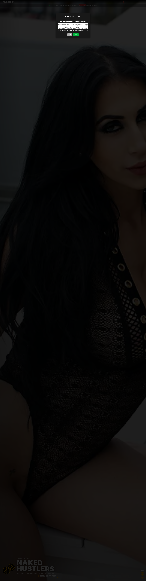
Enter (76, 34)
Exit (70, 34)
